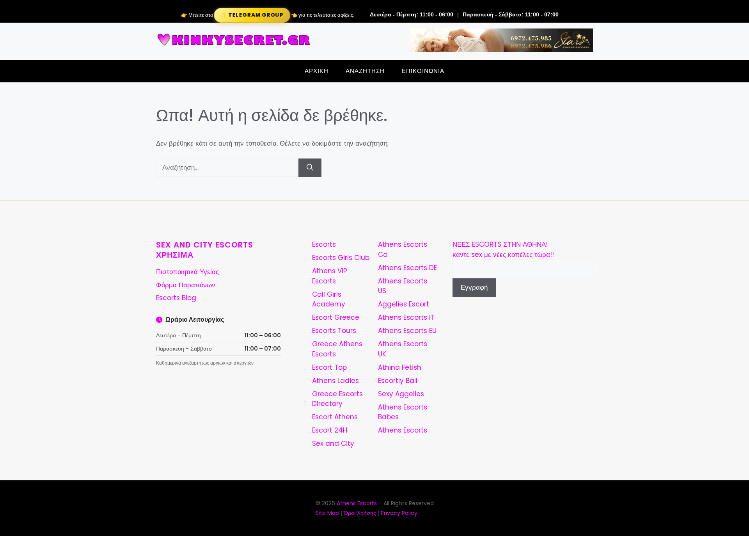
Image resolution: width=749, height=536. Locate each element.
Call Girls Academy (328, 299)
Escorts (324, 244)
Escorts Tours (334, 330)
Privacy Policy (399, 513)
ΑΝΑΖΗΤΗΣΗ (365, 71)
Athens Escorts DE (407, 267)
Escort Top (329, 367)
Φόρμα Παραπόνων (185, 285)
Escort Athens (335, 417)
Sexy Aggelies (401, 394)
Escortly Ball (397, 380)
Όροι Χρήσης (360, 513)
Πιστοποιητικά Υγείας (187, 271)
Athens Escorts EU (407, 330)
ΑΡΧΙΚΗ (316, 71)
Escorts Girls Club (340, 257)
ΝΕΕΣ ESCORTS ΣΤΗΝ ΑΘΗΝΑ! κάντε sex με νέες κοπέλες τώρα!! (503, 249)
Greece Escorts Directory (337, 399)
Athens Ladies (335, 380)
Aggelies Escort (403, 304)
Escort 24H (329, 430)
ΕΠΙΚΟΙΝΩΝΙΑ (423, 71)
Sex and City (333, 443)
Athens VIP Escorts (329, 276)
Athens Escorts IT (406, 317)
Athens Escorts (402, 430)
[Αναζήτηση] (309, 167)
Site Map (327, 513)
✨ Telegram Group (251, 15)
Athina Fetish (399, 367)
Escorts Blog (176, 298)
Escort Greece (335, 317)
